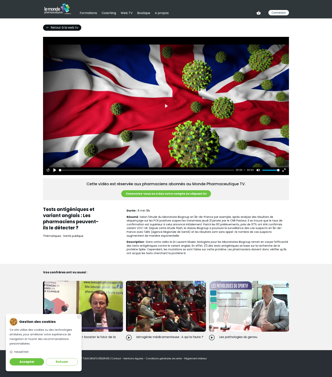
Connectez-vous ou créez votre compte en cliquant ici (166, 194)
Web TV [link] (127, 13)
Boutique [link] (143, 13)
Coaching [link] (109, 13)
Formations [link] (88, 13)
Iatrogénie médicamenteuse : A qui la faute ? (169, 337)
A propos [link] (162, 13)
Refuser (62, 362)
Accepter (26, 362)
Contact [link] (116, 358)
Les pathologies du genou (238, 337)
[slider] (146, 170)
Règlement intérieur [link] (195, 358)
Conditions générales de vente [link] (164, 358)
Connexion (278, 13)
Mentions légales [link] (134, 358)
